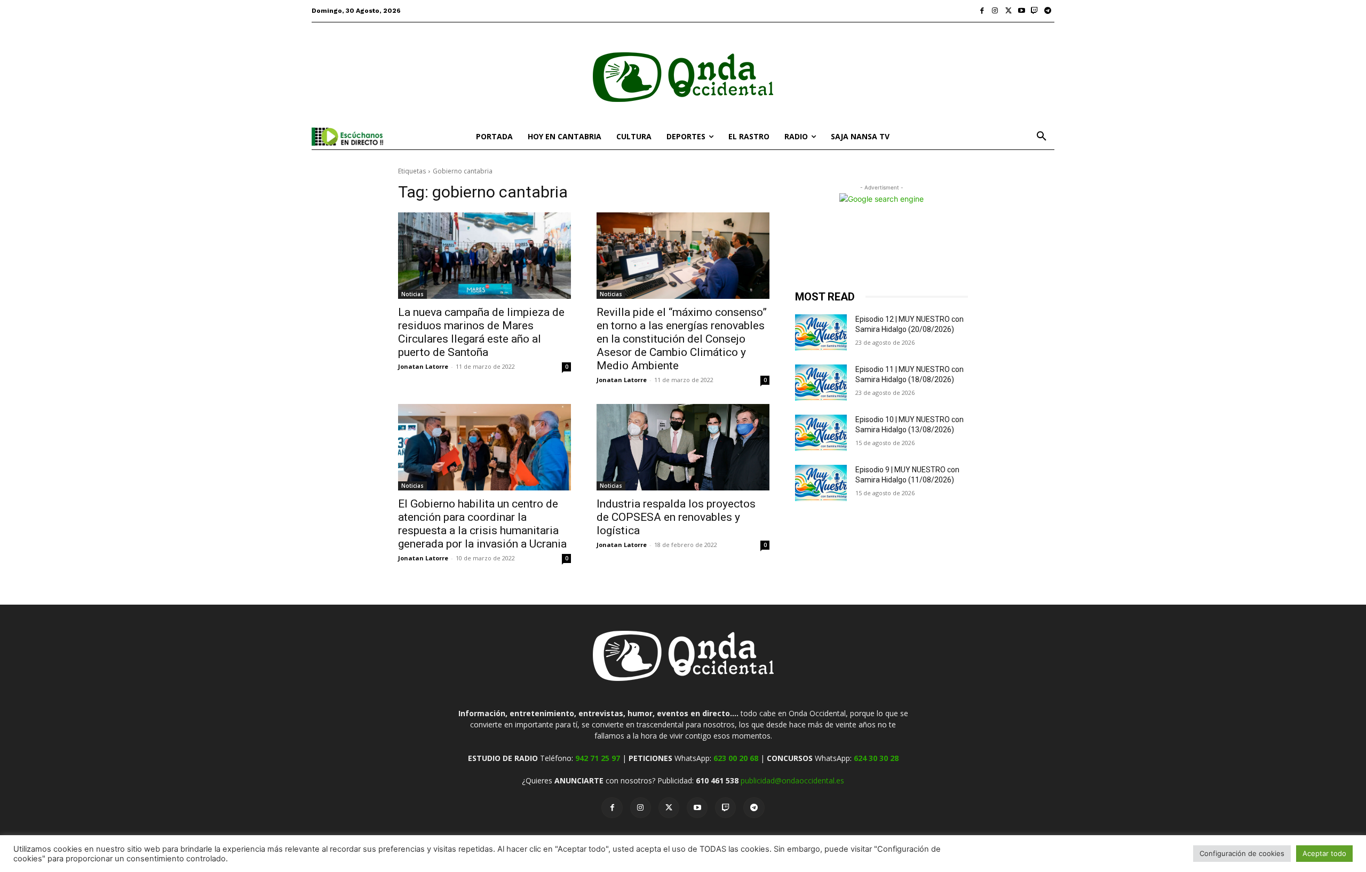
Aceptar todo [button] (1324, 853)
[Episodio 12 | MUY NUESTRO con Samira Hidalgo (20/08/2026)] (821, 332)
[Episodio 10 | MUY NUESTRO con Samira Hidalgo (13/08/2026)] (821, 433)
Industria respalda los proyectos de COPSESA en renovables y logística (676, 517)
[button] (1041, 136)
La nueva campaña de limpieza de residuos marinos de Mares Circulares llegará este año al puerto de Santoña (481, 332)
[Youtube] (1021, 11)
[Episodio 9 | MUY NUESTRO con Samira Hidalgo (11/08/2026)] (821, 483)
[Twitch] (1035, 11)
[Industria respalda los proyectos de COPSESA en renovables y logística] (683, 447)
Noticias (412, 294)
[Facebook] (982, 11)
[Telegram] (1047, 11)
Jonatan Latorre (423, 366)
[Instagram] (995, 11)
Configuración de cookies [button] (1242, 853)
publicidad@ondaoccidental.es (792, 780)
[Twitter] (1008, 11)
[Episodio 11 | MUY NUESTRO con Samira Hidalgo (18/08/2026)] (821, 382)
